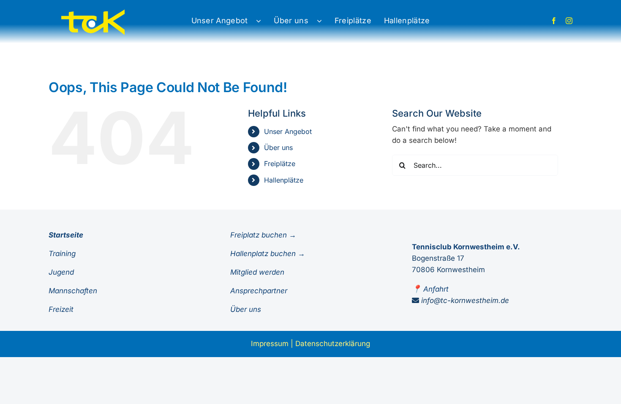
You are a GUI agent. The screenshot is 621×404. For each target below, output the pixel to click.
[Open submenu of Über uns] (323, 20)
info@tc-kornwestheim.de (465, 300)
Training (62, 253)
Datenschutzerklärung (332, 343)
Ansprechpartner (258, 291)
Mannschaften (73, 291)
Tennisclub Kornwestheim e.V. (466, 247)
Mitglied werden (257, 272)
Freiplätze (279, 163)
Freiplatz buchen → (263, 235)
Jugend (61, 272)
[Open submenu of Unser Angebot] (263, 20)
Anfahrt (436, 289)
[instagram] (569, 20)
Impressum (270, 343)
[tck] (93, 11)
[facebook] (553, 20)
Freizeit (61, 309)
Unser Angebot (288, 131)
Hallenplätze (283, 180)
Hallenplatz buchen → (267, 253)
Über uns (278, 147)
